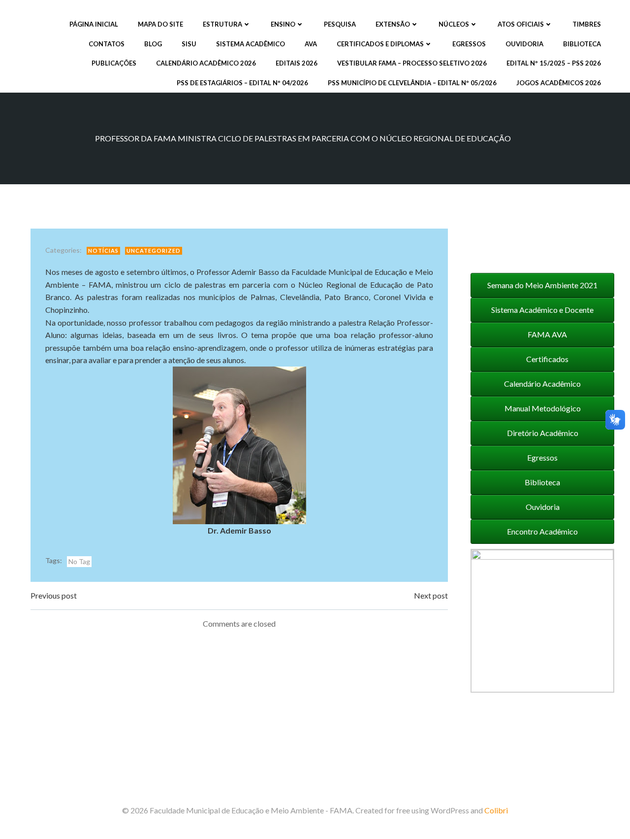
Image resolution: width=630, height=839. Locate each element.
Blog (153, 44)
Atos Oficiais (521, 24)
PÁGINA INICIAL (93, 24)
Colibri (496, 810)
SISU (189, 44)
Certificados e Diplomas (380, 44)
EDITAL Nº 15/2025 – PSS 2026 (553, 63)
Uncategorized (153, 250)
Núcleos (454, 24)
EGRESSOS (469, 44)
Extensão (393, 24)
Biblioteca (582, 44)
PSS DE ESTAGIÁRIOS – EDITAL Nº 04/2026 (242, 83)
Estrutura (222, 24)
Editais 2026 (296, 63)
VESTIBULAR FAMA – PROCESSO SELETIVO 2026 (412, 63)
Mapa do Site (160, 24)
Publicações (114, 63)
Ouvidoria (524, 44)
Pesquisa (340, 24)
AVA (311, 44)
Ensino (283, 24)
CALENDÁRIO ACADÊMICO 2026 (206, 63)
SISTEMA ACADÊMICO (250, 44)
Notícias (103, 250)
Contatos (107, 44)
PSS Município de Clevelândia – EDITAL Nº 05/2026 (412, 83)
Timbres (586, 24)
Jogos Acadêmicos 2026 (558, 83)
